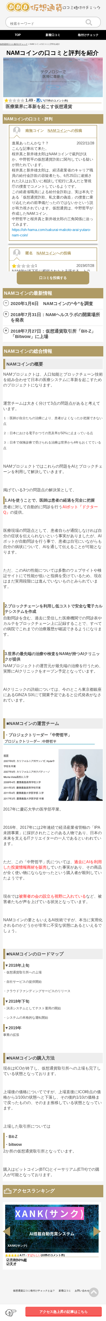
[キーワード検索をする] (88, 21)
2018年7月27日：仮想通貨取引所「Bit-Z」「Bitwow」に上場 (53, 334)
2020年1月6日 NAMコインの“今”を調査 (52, 303)
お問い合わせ (82, 1290)
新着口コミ (65, 1290)
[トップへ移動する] (53, 11)
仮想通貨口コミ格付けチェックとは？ (34, 1290)
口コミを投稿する (53, 278)
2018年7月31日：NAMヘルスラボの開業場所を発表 (55, 317)
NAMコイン (57, 130)
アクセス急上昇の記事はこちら (63, 1312)
